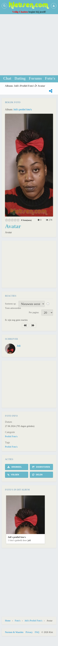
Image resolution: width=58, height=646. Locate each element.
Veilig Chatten (20, 11)
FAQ (37, 632)
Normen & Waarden (14, 632)
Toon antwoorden (13, 308)
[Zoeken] (4, 5)
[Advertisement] (29, 45)
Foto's (17, 620)
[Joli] (10, 349)
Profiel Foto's (11, 436)
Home (7, 620)
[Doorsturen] (50, 91)
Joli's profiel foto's (22, 109)
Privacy (29, 632)
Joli (18, 345)
